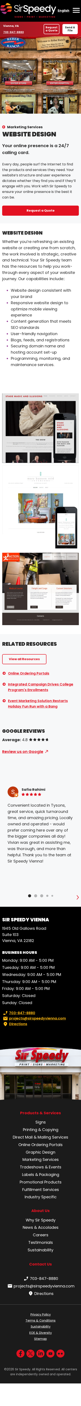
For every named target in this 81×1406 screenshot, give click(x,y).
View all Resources (24, 659)
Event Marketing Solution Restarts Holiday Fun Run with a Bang (38, 703)
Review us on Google (22, 751)
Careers (40, 1235)
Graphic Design (40, 1152)
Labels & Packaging (40, 1174)
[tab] (29, 895)
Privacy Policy (40, 1314)
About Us (40, 1210)
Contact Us (40, 1264)
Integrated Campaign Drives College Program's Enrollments (40, 687)
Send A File (70, 29)
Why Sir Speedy (41, 1220)
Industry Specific (41, 1197)
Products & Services (40, 1113)
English (63, 10)
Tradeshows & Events (40, 1167)
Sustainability (40, 1250)
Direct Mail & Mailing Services (40, 1137)
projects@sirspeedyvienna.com (37, 1018)
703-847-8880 (13, 32)
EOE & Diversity (40, 1333)
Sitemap (40, 1339)
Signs (40, 1122)
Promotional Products (41, 1182)
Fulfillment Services (40, 1189)
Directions (18, 1023)
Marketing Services (25, 127)
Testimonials (40, 1242)
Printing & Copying (40, 1129)
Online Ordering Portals (28, 673)
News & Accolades (41, 1227)
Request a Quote (51, 29)
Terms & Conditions (40, 1320)
